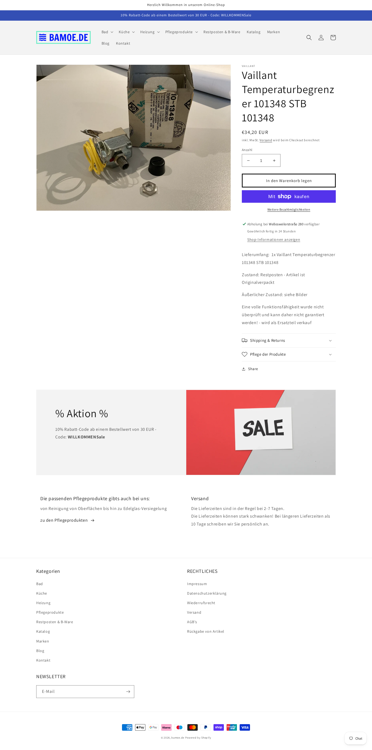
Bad (39, 583)
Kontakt (43, 660)
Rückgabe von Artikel (205, 631)
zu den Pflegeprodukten (64, 520)
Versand (266, 140)
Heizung (43, 602)
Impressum (197, 583)
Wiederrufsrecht (201, 602)
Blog (40, 650)
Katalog (43, 631)
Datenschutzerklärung (207, 593)
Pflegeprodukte (50, 612)
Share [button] (253, 368)
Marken (42, 641)
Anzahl (247, 149)
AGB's (192, 621)
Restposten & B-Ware (54, 621)
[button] (107, 32)
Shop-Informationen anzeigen (273, 239)
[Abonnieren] (128, 691)
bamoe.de (177, 737)
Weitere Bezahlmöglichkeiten (288, 209)
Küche (41, 593)
